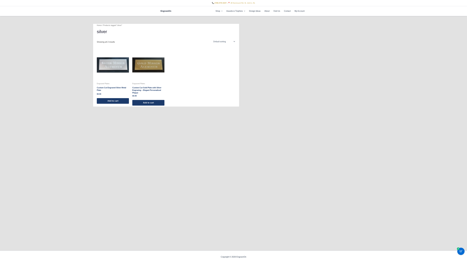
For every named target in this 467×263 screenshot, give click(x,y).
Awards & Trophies (234, 11)
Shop (218, 11)
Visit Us (276, 11)
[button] (221, 11)
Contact (287, 11)
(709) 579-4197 (220, 3)
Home (99, 25)
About (266, 11)
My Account (300, 11)
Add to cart (113, 101)
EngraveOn (166, 11)
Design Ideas (254, 11)
